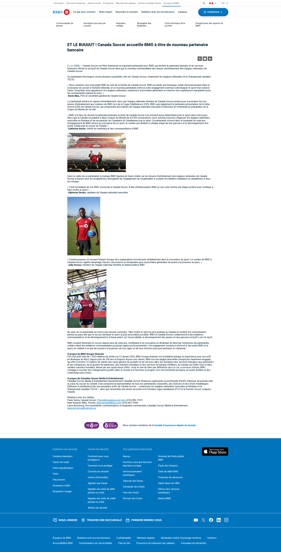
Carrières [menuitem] (182, 12)
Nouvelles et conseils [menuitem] (127, 12)
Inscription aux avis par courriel (95, 24)
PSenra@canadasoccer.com (111, 400)
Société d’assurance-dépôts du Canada (175, 425)
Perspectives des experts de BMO (209, 24)
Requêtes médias (120, 24)
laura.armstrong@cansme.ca (81, 408)
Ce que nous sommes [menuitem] (84, 12)
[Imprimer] (210, 58)
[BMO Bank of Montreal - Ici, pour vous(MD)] (61, 12)
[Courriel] (205, 58)
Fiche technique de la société (175, 24)
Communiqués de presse (64, 24)
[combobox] (213, 3)
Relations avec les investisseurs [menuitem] (157, 12)
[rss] (200, 58)
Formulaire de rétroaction (193, 543)
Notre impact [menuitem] (105, 12)
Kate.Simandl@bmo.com (108, 403)
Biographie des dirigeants (144, 24)
